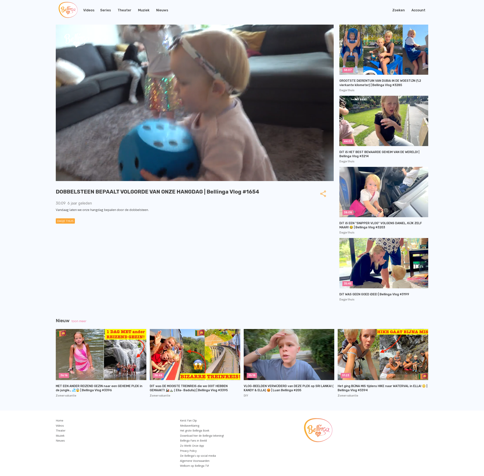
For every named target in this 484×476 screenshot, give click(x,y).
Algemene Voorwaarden (194, 461)
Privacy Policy (188, 451)
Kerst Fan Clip (188, 420)
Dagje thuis (65, 221)
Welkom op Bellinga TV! (194, 465)
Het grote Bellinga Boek (194, 430)
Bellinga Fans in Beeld (193, 440)
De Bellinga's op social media (198, 455)
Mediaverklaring (189, 425)
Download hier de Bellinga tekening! (202, 435)
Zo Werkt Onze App (192, 445)
